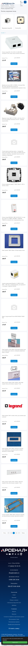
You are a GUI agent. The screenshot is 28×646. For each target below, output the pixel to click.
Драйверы (14, 605)
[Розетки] (20, 20)
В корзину (14, 63)
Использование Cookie (14, 619)
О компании (14, 608)
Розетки (17, 28)
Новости (14, 611)
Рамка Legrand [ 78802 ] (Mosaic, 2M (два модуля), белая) (13, 250)
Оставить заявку (14, 628)
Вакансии (14, 614)
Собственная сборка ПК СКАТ (14, 602)
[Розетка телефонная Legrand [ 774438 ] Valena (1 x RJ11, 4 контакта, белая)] (14, 175)
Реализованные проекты (14, 621)
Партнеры (14, 597)
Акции (14, 594)
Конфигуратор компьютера (14, 624)
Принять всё (15, 642)
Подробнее (5, 639)
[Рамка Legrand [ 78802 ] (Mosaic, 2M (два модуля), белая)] (14, 241)
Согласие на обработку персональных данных (14, 616)
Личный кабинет (14, 557)
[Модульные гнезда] (7, 20)
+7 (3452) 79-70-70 (14, 566)
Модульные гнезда (6, 28)
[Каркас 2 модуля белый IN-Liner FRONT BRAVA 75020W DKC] (14, 307)
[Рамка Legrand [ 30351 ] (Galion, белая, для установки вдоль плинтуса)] (14, 406)
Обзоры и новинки (14, 600)
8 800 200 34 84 (14, 579)
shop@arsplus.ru (14, 573)
